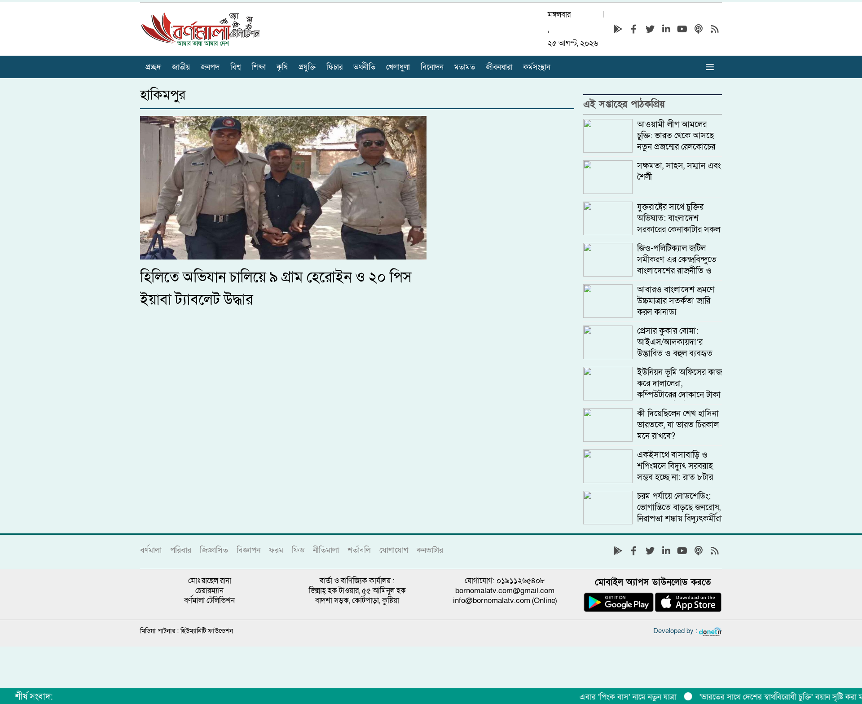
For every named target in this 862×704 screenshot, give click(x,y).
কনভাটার (430, 550)
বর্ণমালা (151, 550)
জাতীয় (181, 67)
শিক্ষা (258, 67)
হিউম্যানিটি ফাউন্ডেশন (206, 630)
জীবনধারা (499, 67)
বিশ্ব (235, 67)
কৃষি (282, 67)
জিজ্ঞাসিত (214, 550)
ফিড (298, 550)
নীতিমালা (326, 550)
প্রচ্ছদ (153, 67)
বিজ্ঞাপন (248, 550)
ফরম (276, 550)
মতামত (464, 67)
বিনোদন (432, 67)
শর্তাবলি (359, 550)
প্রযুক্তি (307, 67)
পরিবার (180, 550)
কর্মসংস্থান (536, 67)
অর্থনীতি (364, 67)
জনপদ (210, 67)
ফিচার (334, 67)
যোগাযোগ (393, 550)
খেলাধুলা (398, 67)
